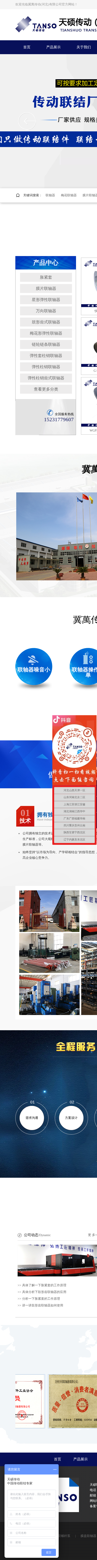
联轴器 (50, 195)
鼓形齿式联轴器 (46, 322)
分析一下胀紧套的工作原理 (41, 1298)
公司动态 (31, 1235)
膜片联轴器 (46, 288)
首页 (57, 1459)
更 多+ (92, 1235)
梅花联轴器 (69, 195)
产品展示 (80, 1459)
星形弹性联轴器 (46, 299)
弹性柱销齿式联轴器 (46, 378)
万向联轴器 (46, 311)
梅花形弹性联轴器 (46, 333)
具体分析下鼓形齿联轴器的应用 (44, 1292)
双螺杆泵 (64, 1536)
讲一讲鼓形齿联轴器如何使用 (42, 1305)
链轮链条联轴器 (46, 344)
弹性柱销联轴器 (46, 367)
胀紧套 (46, 277)
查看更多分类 (46, 389)
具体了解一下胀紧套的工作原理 (44, 1285)
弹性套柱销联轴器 (46, 355)
